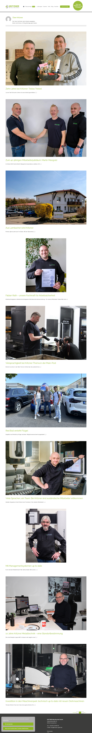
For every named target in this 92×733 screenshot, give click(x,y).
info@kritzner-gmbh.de (56, 727)
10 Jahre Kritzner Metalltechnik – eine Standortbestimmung (34, 633)
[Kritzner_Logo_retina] (12, 5)
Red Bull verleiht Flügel (17, 430)
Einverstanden (9, 724)
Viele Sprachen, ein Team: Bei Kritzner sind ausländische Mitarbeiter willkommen (44, 498)
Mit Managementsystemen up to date (24, 566)
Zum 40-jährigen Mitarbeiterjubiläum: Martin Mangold (31, 160)
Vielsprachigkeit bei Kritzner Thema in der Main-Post (31, 363)
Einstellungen (5, 720)
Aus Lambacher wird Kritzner (19, 228)
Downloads (50, 731)
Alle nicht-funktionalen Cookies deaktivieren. (17, 728)
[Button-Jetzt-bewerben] (78, 1)
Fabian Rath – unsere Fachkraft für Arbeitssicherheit (30, 295)
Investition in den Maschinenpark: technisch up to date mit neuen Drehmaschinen (45, 701)
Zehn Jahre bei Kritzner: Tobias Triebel (24, 88)
